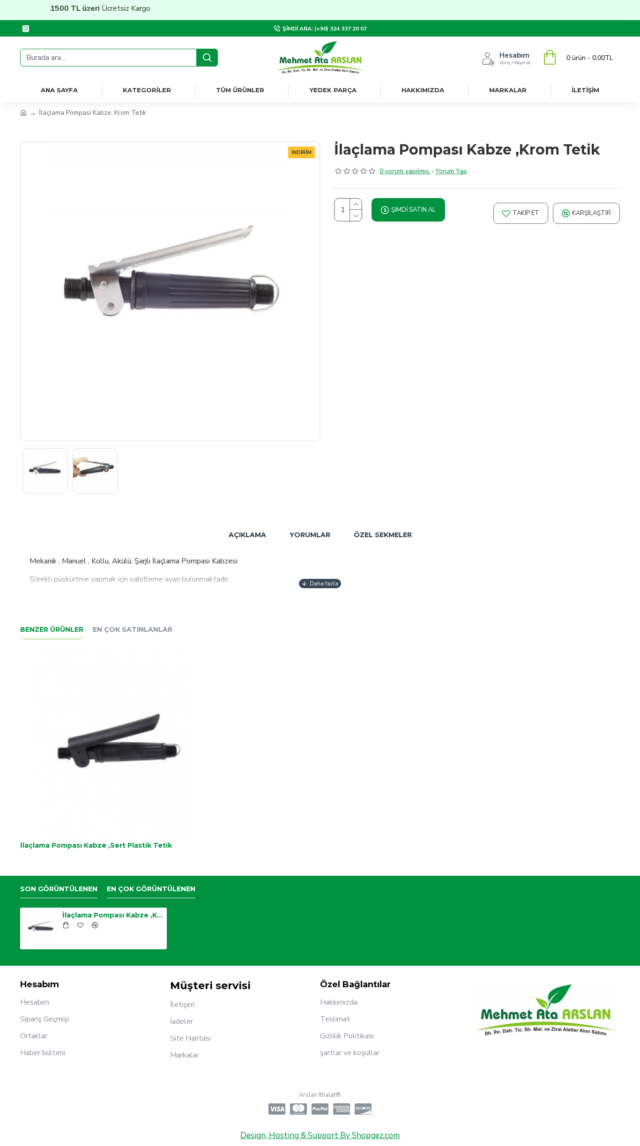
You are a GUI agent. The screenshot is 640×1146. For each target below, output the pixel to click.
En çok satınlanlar (132, 630)
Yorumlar (310, 535)
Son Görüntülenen (58, 889)
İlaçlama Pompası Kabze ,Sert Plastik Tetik (96, 845)
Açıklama (247, 535)
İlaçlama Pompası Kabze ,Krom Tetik (113, 915)
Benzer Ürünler (51, 630)
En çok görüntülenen (151, 889)
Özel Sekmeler (383, 535)
